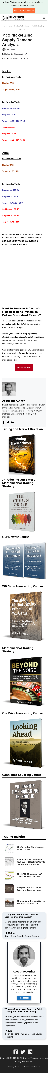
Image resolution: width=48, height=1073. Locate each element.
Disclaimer (25, 1067)
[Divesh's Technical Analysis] (13, 18)
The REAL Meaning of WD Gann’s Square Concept (29, 875)
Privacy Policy (13, 1067)
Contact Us (35, 1067)
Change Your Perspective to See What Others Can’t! (31, 902)
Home (4, 26)
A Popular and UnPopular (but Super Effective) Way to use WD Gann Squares (31, 862)
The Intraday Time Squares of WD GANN (30, 848)
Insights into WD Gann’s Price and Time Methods (29, 888)
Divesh (12, 49)
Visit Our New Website (24, 10)
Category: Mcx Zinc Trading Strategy (19, 26)
